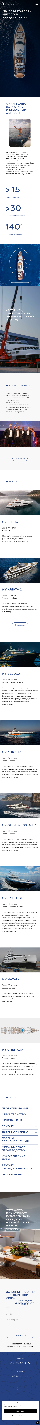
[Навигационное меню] (37, 4)
